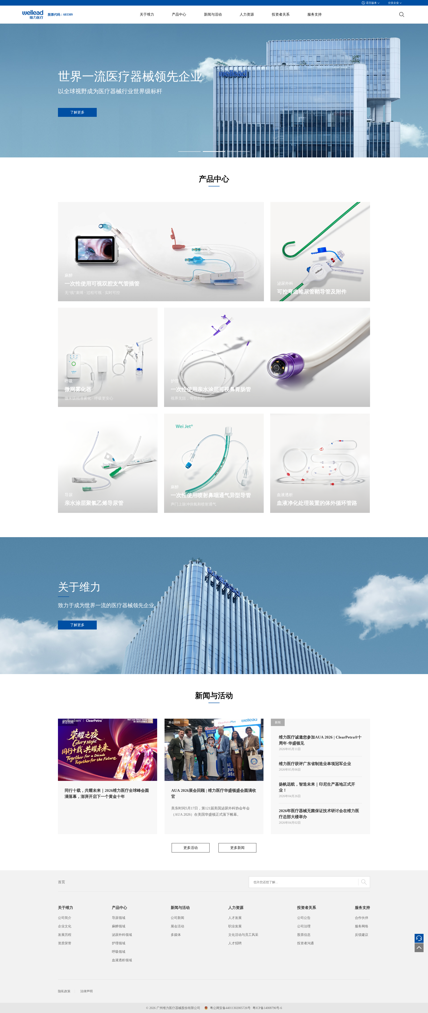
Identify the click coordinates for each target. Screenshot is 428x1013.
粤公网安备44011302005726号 (230, 1008)
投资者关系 (281, 14)
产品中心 (179, 14)
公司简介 (64, 918)
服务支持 (314, 14)
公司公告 (304, 918)
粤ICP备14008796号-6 (267, 1008)
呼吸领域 (118, 951)
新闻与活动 (213, 14)
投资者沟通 (305, 943)
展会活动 (177, 926)
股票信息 (304, 935)
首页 (61, 882)
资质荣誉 (64, 943)
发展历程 (64, 935)
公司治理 (304, 926)
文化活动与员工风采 (243, 935)
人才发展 (235, 918)
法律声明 (86, 991)
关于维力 (147, 14)
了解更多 (77, 625)
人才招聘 (235, 943)
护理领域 (118, 943)
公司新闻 (177, 918)
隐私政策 (64, 991)
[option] (214, 90)
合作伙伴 (361, 918)
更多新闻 (237, 848)
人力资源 (247, 14)
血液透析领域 (122, 960)
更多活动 (190, 848)
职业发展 (235, 926)
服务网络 (361, 926)
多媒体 (176, 935)
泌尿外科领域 (122, 935)
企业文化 (64, 926)
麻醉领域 (118, 926)
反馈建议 (361, 935)
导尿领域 (118, 918)
